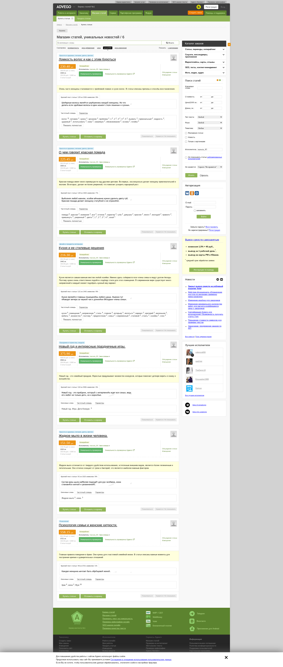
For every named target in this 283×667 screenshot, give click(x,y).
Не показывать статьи (205, 158)
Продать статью (84, 19)
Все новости (189, 336)
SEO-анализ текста (179, 2)
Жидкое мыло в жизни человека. (83, 435)
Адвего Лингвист (197, 2)
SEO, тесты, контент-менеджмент (201, 67)
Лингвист (153, 651)
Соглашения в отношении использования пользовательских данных (141, 659)
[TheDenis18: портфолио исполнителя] (190, 370)
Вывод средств (108, 651)
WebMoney (157, 617)
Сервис (113, 13)
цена (99, 48)
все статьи (104, 69)
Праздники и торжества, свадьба (72, 343)
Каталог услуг (140, 2)
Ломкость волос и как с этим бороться (87, 59)
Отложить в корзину (93, 137)
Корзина (62, 31)
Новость (191, 137)
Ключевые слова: (189, 87)
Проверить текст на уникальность (117, 619)
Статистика (64, 651)
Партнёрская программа (131, 13)
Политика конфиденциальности (202, 646)
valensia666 (200, 352)
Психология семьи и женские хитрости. (88, 525)
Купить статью (64, 19)
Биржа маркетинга (123, 2)
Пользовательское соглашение (202, 643)
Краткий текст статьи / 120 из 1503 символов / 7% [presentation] (79, 193)
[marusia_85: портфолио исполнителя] (173, 57)
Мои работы (107, 643)
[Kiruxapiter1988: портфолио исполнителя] (190, 379)
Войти (203, 217)
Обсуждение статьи (169, 72)
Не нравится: (190, 167)
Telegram (201, 613)
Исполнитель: (191, 149)
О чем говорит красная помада (82, 152)
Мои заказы (64, 643)
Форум (148, 13)
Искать (191, 175)
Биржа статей (108, 612)
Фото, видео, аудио (194, 73)
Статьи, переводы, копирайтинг (200, 49)
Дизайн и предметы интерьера (71, 244)
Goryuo (198, 388)
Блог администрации (204, 336)
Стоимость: (190, 97)
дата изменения (121, 48)
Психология (64, 521)
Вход (223, 7)
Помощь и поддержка (215, 13)
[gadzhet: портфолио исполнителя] (190, 361)
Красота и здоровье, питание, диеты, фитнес (76, 55)
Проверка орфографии (216, 2)
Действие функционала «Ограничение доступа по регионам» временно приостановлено (205, 294)
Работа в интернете (66, 13)
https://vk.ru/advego (199, 412)
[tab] (79, 97)
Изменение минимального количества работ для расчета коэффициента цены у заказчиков (205, 306)
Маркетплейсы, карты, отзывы (200, 62)
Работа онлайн (108, 641)
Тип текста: (189, 117)
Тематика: (189, 128)
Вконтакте (201, 621)
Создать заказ (195, 12)
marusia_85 (94, 69)
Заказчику (83, 13)
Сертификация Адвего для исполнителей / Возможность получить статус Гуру (205, 314)
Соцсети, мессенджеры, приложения (196, 55)
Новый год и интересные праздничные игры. (92, 346)
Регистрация (211, 7)
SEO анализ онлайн (111, 625)
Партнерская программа (199, 651)
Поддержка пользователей (200, 648)
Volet (155, 621)
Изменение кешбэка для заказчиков (204, 300)
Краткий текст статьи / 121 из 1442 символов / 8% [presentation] (79, 291)
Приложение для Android (208, 629)
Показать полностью (72, 125)
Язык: (187, 123)
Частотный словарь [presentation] (68, 113)
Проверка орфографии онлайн (116, 622)
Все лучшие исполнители (194, 395)
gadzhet (198, 361)
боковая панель (229, 44)
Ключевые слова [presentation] (67, 403)
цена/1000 (107, 48)
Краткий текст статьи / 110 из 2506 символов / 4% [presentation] (79, 387)
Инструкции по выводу (204, 270)
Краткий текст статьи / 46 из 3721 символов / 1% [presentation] (79, 566)
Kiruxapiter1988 (202, 379)
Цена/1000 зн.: (191, 102)
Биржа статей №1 (86, 6)
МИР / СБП (158, 613)
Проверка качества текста (114, 628)
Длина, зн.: (189, 108)
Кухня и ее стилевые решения (81, 248)
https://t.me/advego (199, 405)
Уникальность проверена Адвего (118, 74)
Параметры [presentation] (83, 113)
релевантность (73, 48)
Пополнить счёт (65, 648)
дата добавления (88, 48)
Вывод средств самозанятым (202, 239)
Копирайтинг (84, 66)
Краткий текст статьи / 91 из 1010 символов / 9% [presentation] (79, 476)
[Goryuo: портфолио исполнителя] (190, 388)
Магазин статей (99, 13)
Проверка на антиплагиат (158, 2)
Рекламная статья (195, 133)
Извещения (166, 75)
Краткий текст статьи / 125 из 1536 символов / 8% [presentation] (79, 97)
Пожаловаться (147, 136)
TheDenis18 (200, 370)
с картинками (173, 48)
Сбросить (204, 175)
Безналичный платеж (162, 626)
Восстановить (212, 227)
